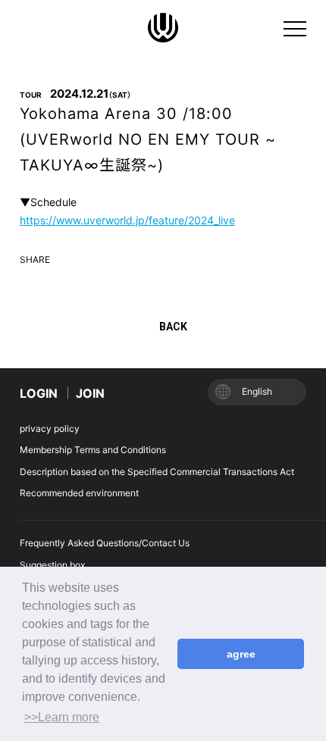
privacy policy (50, 428)
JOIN (90, 393)
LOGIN (39, 393)
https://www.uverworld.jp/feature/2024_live (127, 220)
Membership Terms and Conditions (93, 449)
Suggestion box (52, 565)
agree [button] (241, 654)
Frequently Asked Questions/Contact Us (105, 543)
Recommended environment (79, 493)
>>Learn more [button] (61, 717)
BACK (173, 326)
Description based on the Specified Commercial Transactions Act (157, 471)
